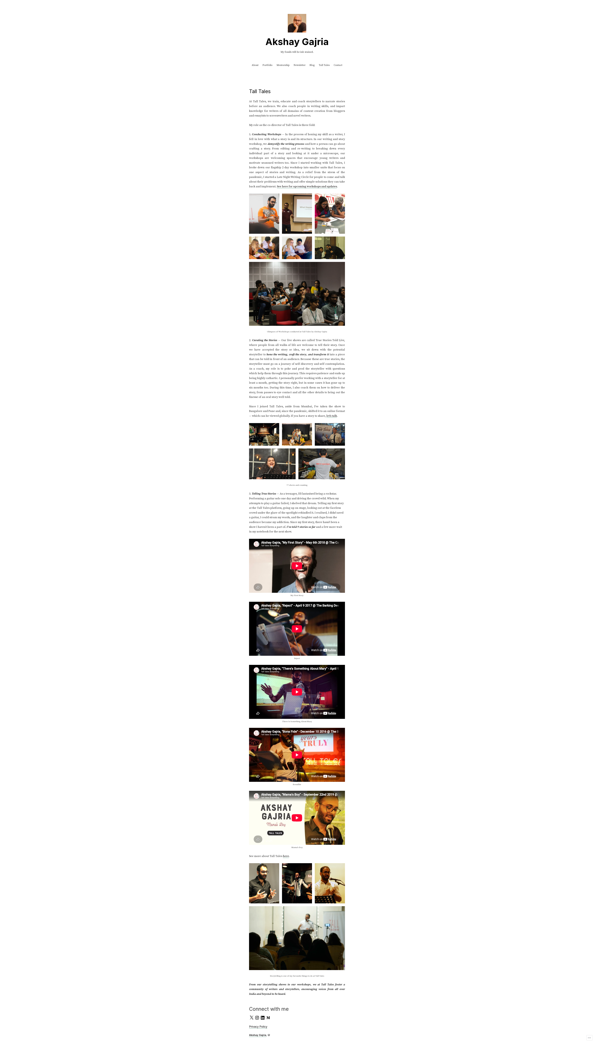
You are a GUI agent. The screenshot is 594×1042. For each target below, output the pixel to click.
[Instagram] (257, 1017)
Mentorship (283, 65)
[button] (264, 214)
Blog (312, 65)
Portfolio (267, 65)
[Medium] (268, 1017)
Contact (338, 65)
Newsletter (300, 65)
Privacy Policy (258, 1026)
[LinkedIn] (262, 1017)
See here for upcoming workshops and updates (307, 186)
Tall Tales (324, 65)
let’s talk (331, 416)
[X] (251, 1017)
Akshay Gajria (297, 41)
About (255, 65)
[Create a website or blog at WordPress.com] (269, 1035)
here (286, 856)
